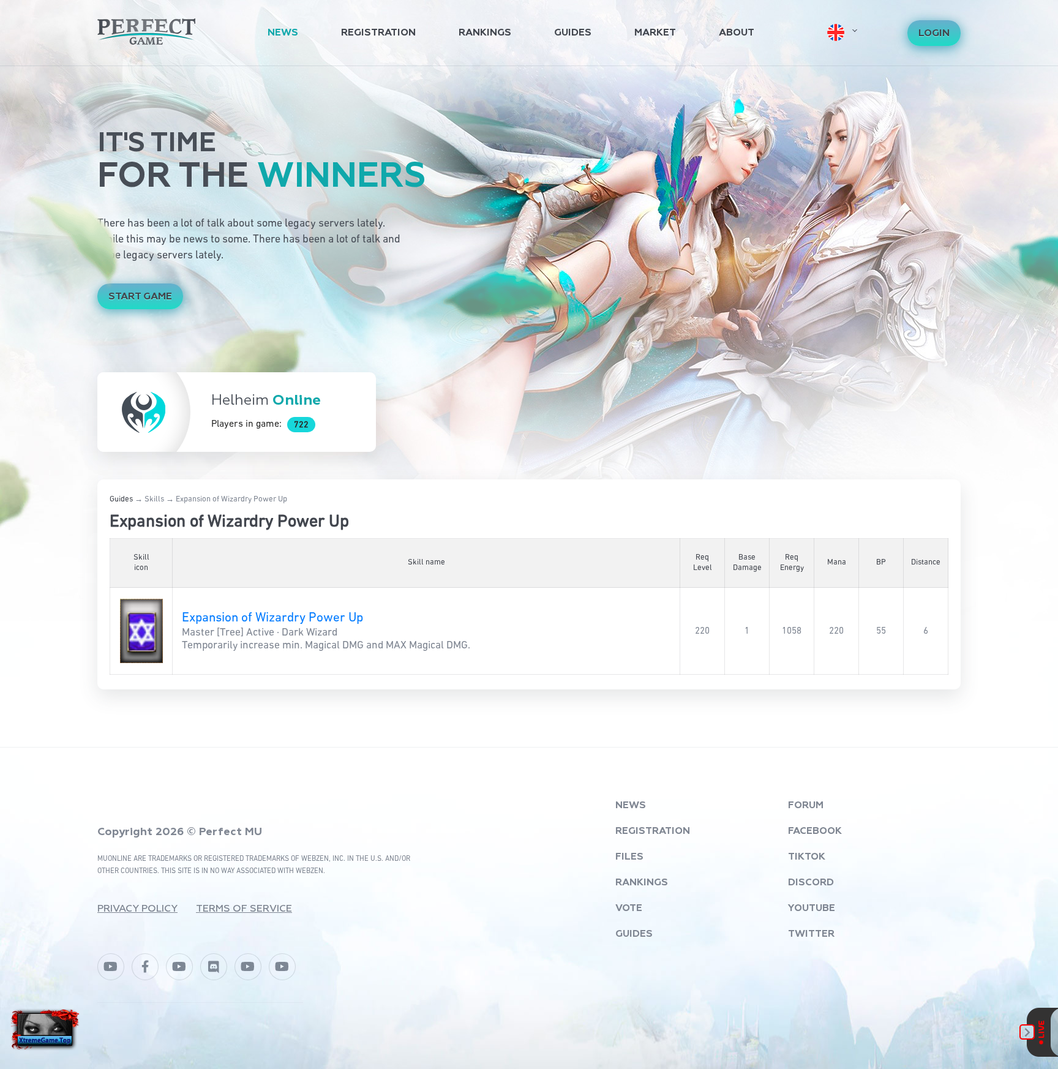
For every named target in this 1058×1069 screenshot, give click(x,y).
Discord (811, 883)
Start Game (140, 297)
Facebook (815, 831)
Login (934, 34)
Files (629, 857)
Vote (628, 908)
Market (655, 33)
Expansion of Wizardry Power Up (272, 618)
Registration (378, 33)
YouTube (811, 908)
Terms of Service (244, 909)
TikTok (806, 857)
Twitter (811, 934)
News (283, 33)
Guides (572, 33)
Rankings (485, 33)
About (736, 33)
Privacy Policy (137, 909)
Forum (806, 806)
